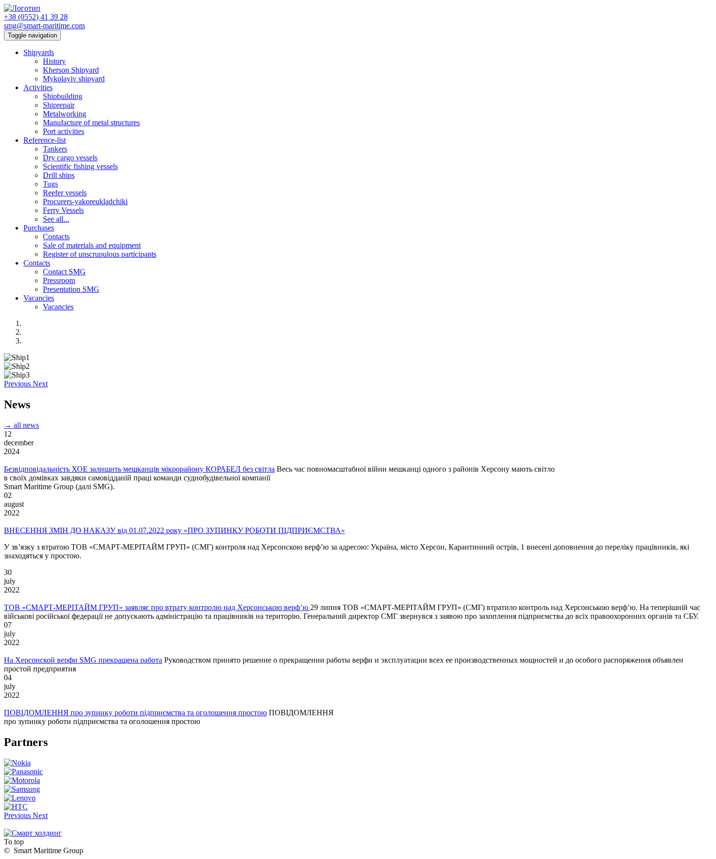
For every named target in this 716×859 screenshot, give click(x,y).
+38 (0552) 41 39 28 (36, 17)
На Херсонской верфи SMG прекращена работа (83, 660)
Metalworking (64, 114)
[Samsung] (22, 789)
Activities (38, 87)
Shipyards (38, 52)
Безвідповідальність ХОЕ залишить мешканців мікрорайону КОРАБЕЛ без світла (139, 469)
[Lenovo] (20, 798)
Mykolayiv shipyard (74, 79)
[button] (18, 384)
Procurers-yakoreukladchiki (85, 201)
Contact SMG (64, 271)
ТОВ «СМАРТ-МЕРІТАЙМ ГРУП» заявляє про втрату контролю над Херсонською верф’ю (157, 607)
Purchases (38, 228)
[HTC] (16, 806)
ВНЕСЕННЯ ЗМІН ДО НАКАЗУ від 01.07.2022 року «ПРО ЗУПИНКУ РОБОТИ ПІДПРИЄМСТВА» (174, 530)
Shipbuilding (62, 96)
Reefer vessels (65, 193)
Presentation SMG (71, 289)
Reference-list (44, 140)
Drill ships (59, 175)
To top (14, 842)
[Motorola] (22, 780)
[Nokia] (17, 763)
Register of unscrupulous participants (99, 254)
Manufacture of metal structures (91, 122)
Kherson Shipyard (71, 70)
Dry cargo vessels (70, 157)
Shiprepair (59, 105)
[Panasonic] (23, 771)
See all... (56, 219)
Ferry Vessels (63, 210)
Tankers (55, 149)
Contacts (56, 236)
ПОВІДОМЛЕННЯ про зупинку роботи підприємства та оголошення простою (135, 712)
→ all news (21, 425)
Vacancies (38, 298)
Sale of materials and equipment (92, 245)
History (54, 61)
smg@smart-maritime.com (44, 25)
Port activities (63, 131)
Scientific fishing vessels (80, 166)
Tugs (50, 184)
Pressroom (59, 280)
